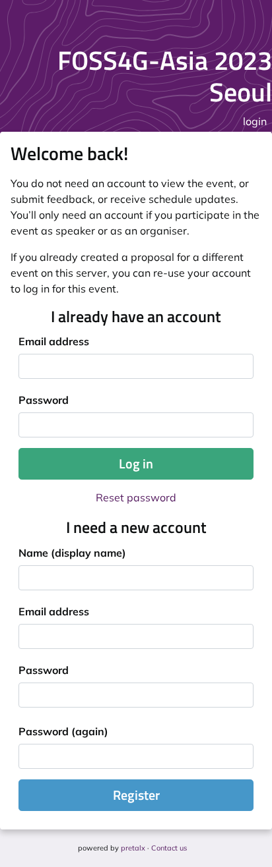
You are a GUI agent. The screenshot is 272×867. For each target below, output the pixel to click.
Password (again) (63, 731)
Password (43, 399)
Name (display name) (72, 552)
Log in (136, 463)
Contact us (169, 848)
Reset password (136, 497)
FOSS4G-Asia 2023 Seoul (164, 76)
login (255, 121)
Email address (53, 341)
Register (136, 795)
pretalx (133, 848)
